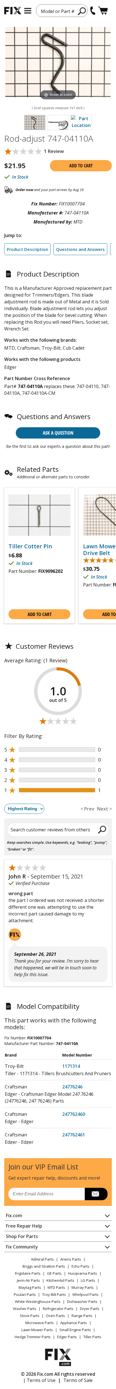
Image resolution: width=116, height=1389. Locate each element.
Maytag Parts (30, 1287)
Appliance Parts (73, 1322)
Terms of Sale (78, 1380)
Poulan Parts (25, 1294)
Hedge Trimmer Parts (33, 1336)
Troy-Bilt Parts (54, 1294)
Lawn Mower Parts (37, 1329)
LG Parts (88, 1280)
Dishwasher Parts (82, 1301)
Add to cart (81, 166)
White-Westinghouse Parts (38, 1301)
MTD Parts (56, 1287)
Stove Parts (29, 1315)
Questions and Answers (80, 249)
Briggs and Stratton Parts (44, 1266)
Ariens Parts (70, 1259)
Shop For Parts (22, 1236)
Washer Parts (24, 1308)
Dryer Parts (89, 1308)
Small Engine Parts (75, 1329)
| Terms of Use (39, 1380)
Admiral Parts (42, 1259)
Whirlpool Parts (85, 1294)
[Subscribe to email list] (96, 1194)
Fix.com (14, 1215)
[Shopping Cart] (103, 10)
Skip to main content (58, 9)
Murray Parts (83, 1287)
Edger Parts (67, 1336)
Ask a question (58, 433)
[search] (102, 829)
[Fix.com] (12, 10)
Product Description (27, 249)
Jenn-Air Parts (28, 1280)
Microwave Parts (39, 1322)
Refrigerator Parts (58, 1308)
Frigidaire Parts (28, 1273)
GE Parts (54, 1273)
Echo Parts (81, 1266)
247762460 (73, 1114)
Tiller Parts (92, 1336)
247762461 (73, 1135)
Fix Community (22, 1247)
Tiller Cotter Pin (30, 546)
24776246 (72, 1087)
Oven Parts (55, 1315)
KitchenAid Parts (60, 1280)
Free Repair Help (24, 1226)
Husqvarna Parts (82, 1273)
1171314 (71, 1066)
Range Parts (82, 1315)
